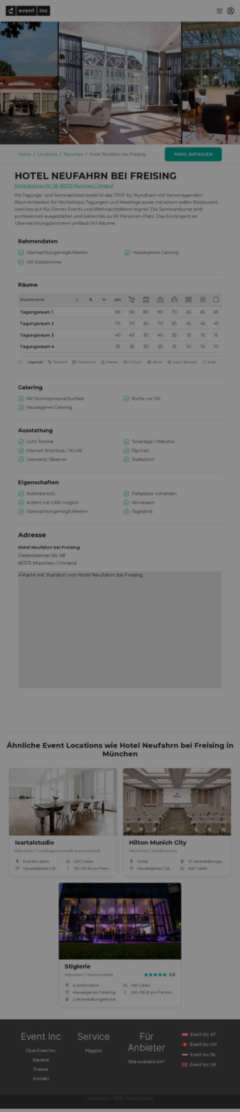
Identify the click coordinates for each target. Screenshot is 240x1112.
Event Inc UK (203, 1064)
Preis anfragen (193, 154)
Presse (41, 1069)
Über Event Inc (41, 1050)
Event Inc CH (203, 1044)
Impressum (98, 1098)
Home (24, 154)
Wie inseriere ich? (146, 1061)
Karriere (41, 1059)
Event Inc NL (203, 1054)
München (73, 154)
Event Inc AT (203, 1034)
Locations (47, 154)
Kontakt (41, 1078)
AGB (118, 1098)
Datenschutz (140, 1098)
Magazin (93, 1050)
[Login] (230, 10)
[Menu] (218, 10)
